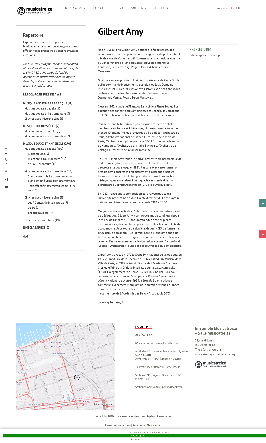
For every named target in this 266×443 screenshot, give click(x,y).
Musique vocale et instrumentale (45, 114)
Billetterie (161, 8)
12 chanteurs (36, 154)
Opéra (31, 208)
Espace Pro (143, 327)
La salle (100, 8)
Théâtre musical (38, 213)
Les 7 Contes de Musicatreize (46, 203)
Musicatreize (76, 8)
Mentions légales (144, 416)
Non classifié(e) (34, 228)
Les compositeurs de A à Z (42, 94)
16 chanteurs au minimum (44, 159)
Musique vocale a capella (40, 108)
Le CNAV (119, 8)
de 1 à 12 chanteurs (39, 164)
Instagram (124, 425)
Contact (221, 8)
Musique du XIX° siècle (39, 126)
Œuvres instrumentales (39, 220)
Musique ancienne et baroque (45, 103)
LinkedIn (110, 425)
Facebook (139, 425)
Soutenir (139, 8)
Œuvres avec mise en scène (42, 119)
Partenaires (164, 416)
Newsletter (6, 156)
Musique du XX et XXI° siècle (43, 144)
